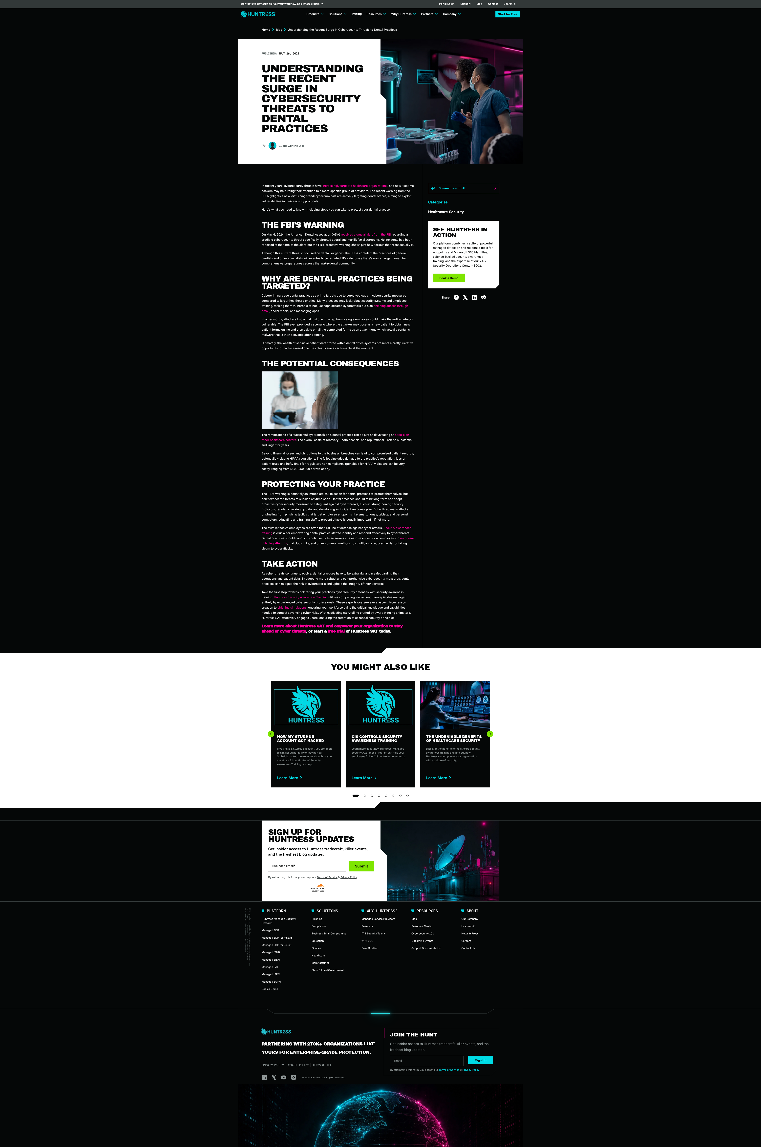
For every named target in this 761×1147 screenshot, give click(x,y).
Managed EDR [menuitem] (270, 930)
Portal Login (446, 4)
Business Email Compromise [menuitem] (329, 933)
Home (266, 29)
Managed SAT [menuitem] (270, 967)
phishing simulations (292, 607)
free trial (336, 631)
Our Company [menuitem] (469, 919)
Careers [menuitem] (466, 941)
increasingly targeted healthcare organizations (354, 186)
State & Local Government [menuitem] (328, 970)
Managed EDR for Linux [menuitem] (276, 945)
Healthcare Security (446, 211)
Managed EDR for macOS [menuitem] (277, 937)
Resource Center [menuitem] (421, 926)
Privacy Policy (348, 877)
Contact (493, 4)
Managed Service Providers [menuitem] (378, 919)
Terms (322, 891)
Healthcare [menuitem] (318, 955)
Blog (479, 4)
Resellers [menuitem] (367, 926)
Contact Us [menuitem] (468, 948)
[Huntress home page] (318, 1031)
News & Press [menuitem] (470, 933)
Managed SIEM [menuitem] (271, 959)
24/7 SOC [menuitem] (367, 941)
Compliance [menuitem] (319, 926)
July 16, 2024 (288, 53)
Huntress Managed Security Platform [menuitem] (279, 921)
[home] (257, 14)
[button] (507, 14)
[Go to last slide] (271, 734)
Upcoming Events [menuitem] (422, 941)
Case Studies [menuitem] (369, 948)
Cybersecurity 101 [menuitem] (422, 933)
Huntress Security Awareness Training (301, 597)
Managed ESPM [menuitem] (271, 981)
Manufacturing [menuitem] (321, 963)
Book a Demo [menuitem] (270, 989)
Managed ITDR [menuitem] (271, 952)
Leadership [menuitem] (468, 926)
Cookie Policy (298, 1065)
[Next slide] (490, 734)
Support (465, 4)
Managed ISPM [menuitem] (271, 974)
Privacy (314, 891)
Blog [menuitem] (414, 919)
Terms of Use (322, 1065)
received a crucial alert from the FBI (366, 234)
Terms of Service (327, 877)
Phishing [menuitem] (317, 919)
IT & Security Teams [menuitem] (373, 933)
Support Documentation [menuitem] (426, 948)
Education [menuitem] (318, 941)
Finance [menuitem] (316, 948)
